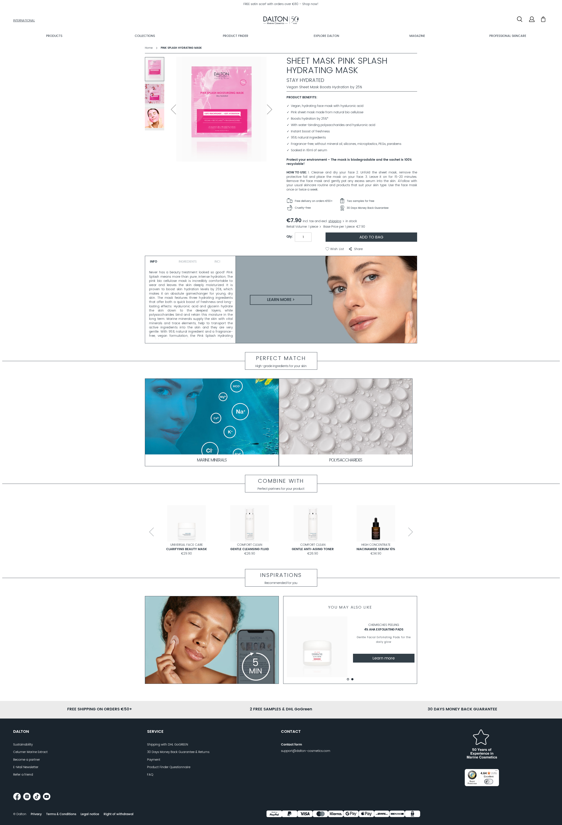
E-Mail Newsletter (25, 767)
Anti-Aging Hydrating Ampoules (384, 629)
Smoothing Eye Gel (376, 549)
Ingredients (188, 261)
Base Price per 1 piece (339, 226)
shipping (334, 221)
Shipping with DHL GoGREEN (167, 744)
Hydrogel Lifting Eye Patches (250, 549)
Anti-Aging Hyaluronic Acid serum (313, 549)
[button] (356, 249)
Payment (153, 759)
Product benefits (301, 97)
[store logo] (281, 20)
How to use (296, 173)
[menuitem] (54, 36)
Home (149, 48)
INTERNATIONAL (24, 20)
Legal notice (90, 814)
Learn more (384, 658)
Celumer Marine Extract (30, 752)
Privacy (36, 814)
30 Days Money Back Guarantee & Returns (178, 752)
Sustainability (23, 744)
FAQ (150, 774)
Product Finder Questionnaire (168, 767)
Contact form (291, 744)
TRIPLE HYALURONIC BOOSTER (186, 549)
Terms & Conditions (61, 814)
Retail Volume (296, 226)
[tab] (160, 261)
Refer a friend (23, 774)
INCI (217, 261)
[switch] (488, 781)
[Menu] (496, 771)
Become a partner (26, 759)
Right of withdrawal (118, 814)
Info (153, 261)
